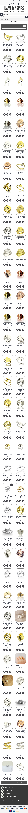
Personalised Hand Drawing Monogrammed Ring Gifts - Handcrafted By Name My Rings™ (7, 432)
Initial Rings (6, 19)
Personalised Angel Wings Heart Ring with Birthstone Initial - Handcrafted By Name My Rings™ (7, 45)
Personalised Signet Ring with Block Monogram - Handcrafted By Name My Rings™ (20, 688)
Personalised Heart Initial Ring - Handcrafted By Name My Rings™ (7, 475)
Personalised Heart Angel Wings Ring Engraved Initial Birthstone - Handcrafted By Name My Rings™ (20, 432)
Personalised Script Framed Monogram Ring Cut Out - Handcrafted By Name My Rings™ (7, 644)
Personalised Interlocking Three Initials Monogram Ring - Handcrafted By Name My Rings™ (20, 517)
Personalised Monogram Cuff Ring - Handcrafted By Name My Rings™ (7, 561)
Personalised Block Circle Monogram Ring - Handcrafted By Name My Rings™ (20, 66)
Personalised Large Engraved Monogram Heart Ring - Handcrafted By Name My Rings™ (7, 539)
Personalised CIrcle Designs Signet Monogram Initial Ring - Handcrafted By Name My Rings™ (20, 131)
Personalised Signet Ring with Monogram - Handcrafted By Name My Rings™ (7, 709)
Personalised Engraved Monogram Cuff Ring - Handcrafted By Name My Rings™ (7, 281)
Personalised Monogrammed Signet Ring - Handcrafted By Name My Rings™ (20, 581)
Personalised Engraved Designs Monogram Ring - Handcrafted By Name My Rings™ (7, 260)
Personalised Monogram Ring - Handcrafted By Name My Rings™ (20, 561)
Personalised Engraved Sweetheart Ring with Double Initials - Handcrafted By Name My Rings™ (20, 346)
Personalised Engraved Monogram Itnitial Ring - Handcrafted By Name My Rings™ (20, 281)
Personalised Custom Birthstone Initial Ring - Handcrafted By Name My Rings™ (20, 173)
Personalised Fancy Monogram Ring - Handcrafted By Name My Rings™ (21, 389)
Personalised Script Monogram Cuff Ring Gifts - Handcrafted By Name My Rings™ (20, 644)
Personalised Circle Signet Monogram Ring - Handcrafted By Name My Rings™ (7, 173)
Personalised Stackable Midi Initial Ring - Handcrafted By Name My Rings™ (20, 753)
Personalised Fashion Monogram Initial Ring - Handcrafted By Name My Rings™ (7, 410)
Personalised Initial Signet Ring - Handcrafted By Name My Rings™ (20, 496)
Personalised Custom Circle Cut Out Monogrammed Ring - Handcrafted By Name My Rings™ (7, 195)
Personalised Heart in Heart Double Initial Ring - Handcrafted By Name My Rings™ (7, 454)
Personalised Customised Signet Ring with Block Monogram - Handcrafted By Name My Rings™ (20, 217)
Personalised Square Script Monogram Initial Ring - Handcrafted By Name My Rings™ (20, 731)
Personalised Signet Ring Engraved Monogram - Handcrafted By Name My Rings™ (7, 666)
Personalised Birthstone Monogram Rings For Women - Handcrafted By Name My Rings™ (7, 66)
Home (2, 19)
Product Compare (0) (9, 25)
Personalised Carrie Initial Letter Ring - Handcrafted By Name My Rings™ (7, 88)
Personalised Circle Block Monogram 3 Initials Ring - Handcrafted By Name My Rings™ (7, 109)
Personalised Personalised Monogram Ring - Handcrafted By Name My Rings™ (20, 602)
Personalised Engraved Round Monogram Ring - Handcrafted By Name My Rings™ (20, 302)
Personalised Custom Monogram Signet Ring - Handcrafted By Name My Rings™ (7, 217)
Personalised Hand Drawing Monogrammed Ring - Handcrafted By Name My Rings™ (20, 410)
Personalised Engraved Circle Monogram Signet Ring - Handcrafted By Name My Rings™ (20, 238)
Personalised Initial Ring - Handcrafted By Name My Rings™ (20, 475)
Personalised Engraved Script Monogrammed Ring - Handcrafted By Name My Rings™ (20, 324)
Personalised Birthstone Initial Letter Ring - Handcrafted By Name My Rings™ (20, 44)
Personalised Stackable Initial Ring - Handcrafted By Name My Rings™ (7, 753)
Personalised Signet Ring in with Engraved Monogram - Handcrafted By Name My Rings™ (20, 666)
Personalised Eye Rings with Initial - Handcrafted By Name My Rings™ (20, 368)
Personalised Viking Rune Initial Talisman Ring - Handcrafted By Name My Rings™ (7, 774)
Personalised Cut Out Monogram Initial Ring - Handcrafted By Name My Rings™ (7, 238)
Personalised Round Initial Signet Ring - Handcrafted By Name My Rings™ (20, 623)
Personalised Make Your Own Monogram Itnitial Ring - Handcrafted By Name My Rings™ (20, 539)
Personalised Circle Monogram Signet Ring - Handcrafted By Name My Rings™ (7, 152)
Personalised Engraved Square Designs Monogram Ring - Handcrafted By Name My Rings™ (7, 346)
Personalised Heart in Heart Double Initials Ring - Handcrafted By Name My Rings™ (20, 454)
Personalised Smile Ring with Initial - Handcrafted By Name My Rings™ (7, 731)
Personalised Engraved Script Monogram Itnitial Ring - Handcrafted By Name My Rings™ (7, 324)
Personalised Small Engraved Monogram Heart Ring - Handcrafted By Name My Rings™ (20, 710)
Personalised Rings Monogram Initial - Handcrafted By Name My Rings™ (8, 623)
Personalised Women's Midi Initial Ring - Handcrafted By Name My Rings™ (20, 774)
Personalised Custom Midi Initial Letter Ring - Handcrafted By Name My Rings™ (20, 195)
